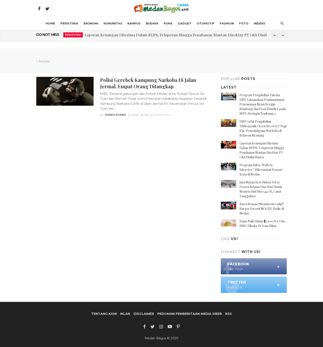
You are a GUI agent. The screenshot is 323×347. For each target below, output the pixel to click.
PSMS (168, 23)
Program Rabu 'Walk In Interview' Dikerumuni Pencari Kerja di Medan (146, 34)
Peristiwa (69, 23)
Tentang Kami (104, 314)
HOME (50, 23)
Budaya (152, 23)
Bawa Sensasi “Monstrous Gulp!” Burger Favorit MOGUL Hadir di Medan (262, 208)
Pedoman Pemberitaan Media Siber (189, 314)
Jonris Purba (115, 114)
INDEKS (259, 23)
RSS (228, 314)
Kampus (134, 23)
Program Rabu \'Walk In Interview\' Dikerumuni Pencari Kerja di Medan (261, 169)
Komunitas (112, 23)
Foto (244, 23)
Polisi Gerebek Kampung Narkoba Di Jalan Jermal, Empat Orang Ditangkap (148, 83)
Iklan (125, 314)
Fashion (227, 23)
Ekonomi (90, 23)
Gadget (184, 23)
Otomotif (205, 23)
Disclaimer (144, 314)
